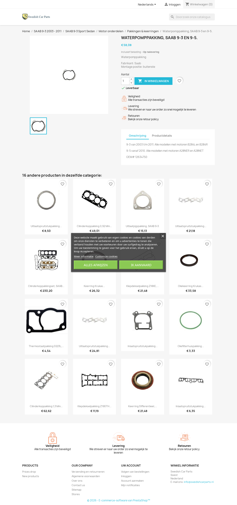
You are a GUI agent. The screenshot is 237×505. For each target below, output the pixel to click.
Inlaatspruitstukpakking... (143, 346)
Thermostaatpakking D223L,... (46, 346)
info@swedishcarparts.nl (199, 482)
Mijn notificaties (130, 485)
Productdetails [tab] (162, 136)
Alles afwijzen (96, 265)
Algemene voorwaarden (86, 476)
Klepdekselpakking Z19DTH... (94, 406)
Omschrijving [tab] (137, 136)
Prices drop (29, 471)
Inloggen (126, 476)
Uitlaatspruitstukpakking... (46, 226)
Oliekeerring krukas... (190, 286)
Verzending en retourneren (88, 471)
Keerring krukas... (94, 286)
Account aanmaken (132, 480)
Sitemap (76, 489)
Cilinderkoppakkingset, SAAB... (46, 286)
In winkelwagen (153, 81)
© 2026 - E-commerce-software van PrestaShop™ (118, 500)
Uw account (131, 465)
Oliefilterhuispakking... (191, 346)
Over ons (77, 480)
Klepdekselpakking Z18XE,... (142, 286)
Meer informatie (83, 256)
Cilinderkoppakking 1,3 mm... (46, 406)
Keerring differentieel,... (142, 406)
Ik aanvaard (141, 265)
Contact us (78, 485)
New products (30, 476)
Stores (76, 494)
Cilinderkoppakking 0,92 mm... (94, 226)
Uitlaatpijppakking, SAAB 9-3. (142, 226)
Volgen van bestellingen (135, 471)
